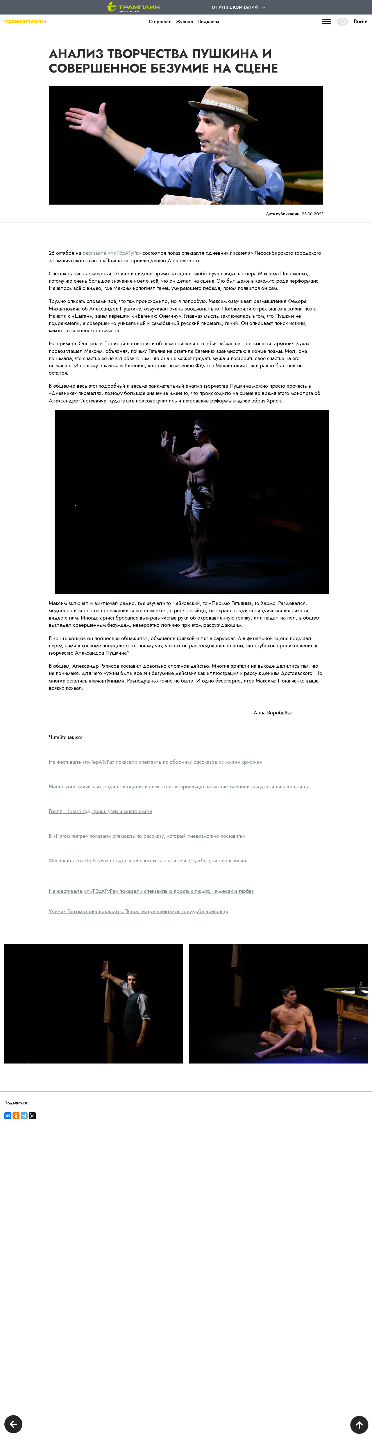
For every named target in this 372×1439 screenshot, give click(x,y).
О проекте (160, 21)
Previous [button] (12, 1004)
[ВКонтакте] (7, 1115)
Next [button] (359, 1004)
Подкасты (208, 21)
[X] (32, 1115)
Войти (361, 22)
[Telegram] (24, 1115)
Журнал (184, 21)
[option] (93, 1003)
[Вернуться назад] (13, 1425)
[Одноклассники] (15, 1115)
